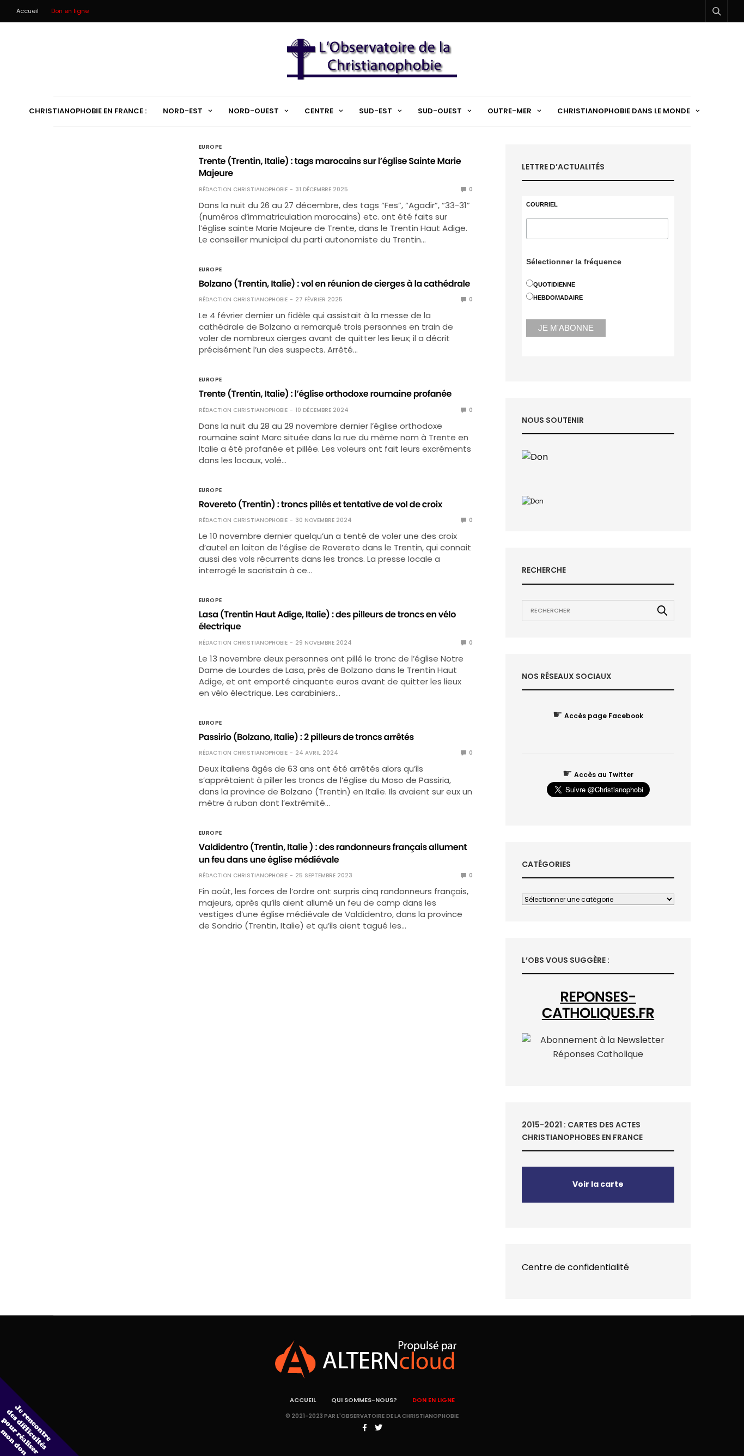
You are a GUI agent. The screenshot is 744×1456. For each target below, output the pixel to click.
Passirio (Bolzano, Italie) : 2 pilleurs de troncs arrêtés (306, 737)
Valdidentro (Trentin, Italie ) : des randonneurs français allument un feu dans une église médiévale (333, 853)
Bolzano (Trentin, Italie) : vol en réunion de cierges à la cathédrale (334, 283)
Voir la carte (598, 1184)
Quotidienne (554, 284)
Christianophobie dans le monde (623, 111)
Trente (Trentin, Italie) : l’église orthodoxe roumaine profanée (325, 393)
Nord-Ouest (253, 111)
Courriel (542, 205)
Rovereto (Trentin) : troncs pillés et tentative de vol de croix (320, 504)
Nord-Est (183, 111)
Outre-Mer (509, 111)
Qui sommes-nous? (364, 1400)
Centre (318, 111)
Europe (210, 147)
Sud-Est (375, 111)
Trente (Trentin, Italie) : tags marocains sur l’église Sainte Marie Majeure (330, 167)
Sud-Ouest (440, 111)
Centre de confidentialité (575, 1267)
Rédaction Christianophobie (243, 189)
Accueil (27, 11)
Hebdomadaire (558, 297)
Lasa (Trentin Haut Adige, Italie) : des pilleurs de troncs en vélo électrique (327, 620)
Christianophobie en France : (88, 111)
